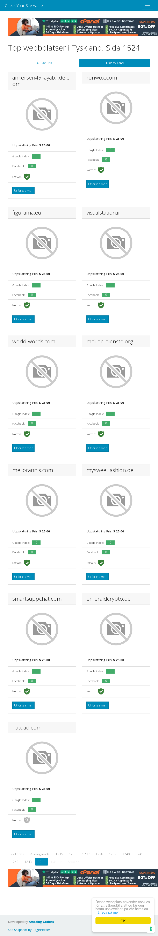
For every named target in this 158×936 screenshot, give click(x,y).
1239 (112, 854)
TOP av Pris (43, 63)
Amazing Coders (41, 922)
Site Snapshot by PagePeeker (29, 930)
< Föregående (40, 854)
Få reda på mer (107, 912)
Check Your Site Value (24, 5)
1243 (28, 862)
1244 (41, 862)
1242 (15, 862)
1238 (99, 854)
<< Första (17, 854)
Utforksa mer (23, 190)
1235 (59, 854)
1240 (126, 854)
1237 (86, 854)
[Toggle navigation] (147, 5)
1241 (139, 854)
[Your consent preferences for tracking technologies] (151, 929)
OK (123, 920)
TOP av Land (114, 63)
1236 (72, 854)
